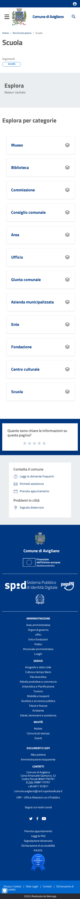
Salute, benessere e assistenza (38, 715)
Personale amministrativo (38, 649)
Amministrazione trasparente (38, 759)
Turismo (38, 691)
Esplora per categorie (29, 120)
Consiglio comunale (28, 212)
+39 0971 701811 (38, 786)
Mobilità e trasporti (38, 696)
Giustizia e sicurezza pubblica (38, 701)
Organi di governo (38, 630)
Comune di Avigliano (48, 16)
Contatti (38, 766)
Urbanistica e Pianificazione (38, 686)
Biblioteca (20, 167)
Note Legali (32, 886)
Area (15, 235)
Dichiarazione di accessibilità (38, 845)
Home (5, 33)
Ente (15, 324)
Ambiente (38, 710)
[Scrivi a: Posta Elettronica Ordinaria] (38, 794)
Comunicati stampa (38, 733)
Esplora (14, 85)
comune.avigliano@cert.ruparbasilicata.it (38, 791)
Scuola (17, 391)
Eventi (38, 738)
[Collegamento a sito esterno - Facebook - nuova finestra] (37, 818)
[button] (75, 4)
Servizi (38, 661)
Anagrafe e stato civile (38, 667)
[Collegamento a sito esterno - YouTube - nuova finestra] (44, 818)
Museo (17, 145)
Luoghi (38, 654)
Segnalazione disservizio (38, 841)
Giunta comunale (26, 279)
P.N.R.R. (38, 850)
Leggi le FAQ (38, 836)
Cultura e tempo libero (38, 672)
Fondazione (21, 347)
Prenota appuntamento (38, 831)
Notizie (38, 728)
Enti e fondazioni (38, 639)
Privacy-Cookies (12, 886)
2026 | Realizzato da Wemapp (40, 896)
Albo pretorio (38, 754)
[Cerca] (74, 17)
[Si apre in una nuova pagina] (38, 862)
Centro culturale (25, 369)
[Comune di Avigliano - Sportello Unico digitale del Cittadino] (19, 16)
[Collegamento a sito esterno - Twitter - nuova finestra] (31, 818)
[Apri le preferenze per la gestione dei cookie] (6, 892)
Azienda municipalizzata (32, 302)
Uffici (38, 634)
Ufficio (17, 257)
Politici (38, 644)
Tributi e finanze (38, 706)
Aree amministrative (38, 625)
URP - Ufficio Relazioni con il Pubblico (38, 797)
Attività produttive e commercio (38, 681)
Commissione (23, 190)
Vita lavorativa (38, 677)
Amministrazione (22, 33)
